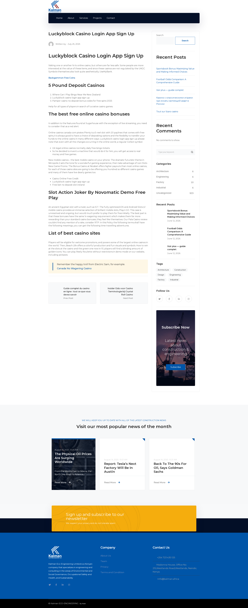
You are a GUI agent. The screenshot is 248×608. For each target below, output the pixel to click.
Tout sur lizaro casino (167, 111)
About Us (105, 555)
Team (103, 561)
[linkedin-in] (179, 299)
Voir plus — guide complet (170, 90)
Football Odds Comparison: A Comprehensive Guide (179, 231)
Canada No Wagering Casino (74, 268)
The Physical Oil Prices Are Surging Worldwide (74, 458)
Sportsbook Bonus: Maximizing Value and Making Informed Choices (181, 213)
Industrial (161, 187)
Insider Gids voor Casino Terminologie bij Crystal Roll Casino (120, 291)
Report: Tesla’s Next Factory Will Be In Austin (122, 468)
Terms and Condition (112, 572)
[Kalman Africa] (54, 6)
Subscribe (176, 367)
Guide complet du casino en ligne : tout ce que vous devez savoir (77, 291)
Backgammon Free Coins (61, 78)
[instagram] (188, 299)
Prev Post (68, 298)
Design (161, 275)
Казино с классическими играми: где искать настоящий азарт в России (174, 101)
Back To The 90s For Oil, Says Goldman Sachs (171, 468)
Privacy (104, 566)
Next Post (128, 298)
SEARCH (192, 152)
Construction (180, 270)
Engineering (162, 176)
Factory (160, 182)
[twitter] (159, 299)
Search (160, 35)
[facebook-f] (169, 299)
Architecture (162, 171)
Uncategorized (163, 193)
